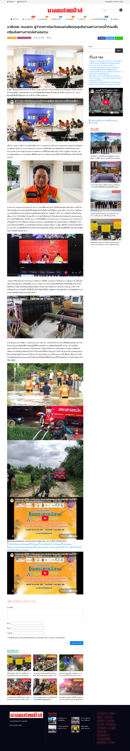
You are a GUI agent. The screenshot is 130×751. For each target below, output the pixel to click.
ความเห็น (10, 607)
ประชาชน (32, 601)
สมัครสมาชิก (23, 1)
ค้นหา (91, 46)
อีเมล (9, 628)
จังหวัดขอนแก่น (18, 601)
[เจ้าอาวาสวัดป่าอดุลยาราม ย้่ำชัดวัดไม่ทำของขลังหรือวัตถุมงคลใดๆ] (45, 686)
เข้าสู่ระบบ (11, 1)
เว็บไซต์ (9, 633)
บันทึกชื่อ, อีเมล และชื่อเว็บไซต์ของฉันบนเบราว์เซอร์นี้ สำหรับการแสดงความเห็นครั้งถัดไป (37, 638)
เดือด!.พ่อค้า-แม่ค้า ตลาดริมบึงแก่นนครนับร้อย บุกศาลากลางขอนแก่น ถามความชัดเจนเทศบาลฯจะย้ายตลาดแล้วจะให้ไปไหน (105, 78)
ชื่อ (8, 623)
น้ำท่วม (26, 601)
